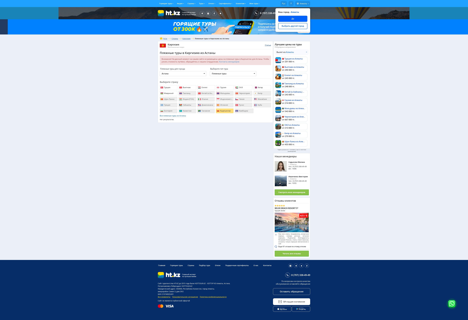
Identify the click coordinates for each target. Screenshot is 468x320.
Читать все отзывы (292, 253)
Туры (201, 3)
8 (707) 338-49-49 (269, 13)
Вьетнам (186, 87)
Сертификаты (225, 3)
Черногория (244, 93)
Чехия (241, 99)
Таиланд (186, 93)
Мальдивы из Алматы (295, 108)
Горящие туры (165, 3)
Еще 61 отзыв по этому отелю (292, 246)
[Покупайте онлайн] (166, 306)
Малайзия (262, 99)
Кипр (259, 93)
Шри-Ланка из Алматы (295, 141)
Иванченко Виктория (298, 176)
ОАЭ (241, 87)
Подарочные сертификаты (237, 265)
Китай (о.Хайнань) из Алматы (298, 92)
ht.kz (165, 38)
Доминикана (207, 105)
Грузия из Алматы (293, 100)
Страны (191, 3)
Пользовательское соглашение (185, 297)
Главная (161, 265)
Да (293, 18)
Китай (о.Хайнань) (208, 93)
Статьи (268, 45)
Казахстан (187, 111)
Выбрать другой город (293, 26)
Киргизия (186, 38)
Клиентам (240, 3)
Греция (167, 105)
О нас (256, 265)
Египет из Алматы (293, 75)
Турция (167, 87)
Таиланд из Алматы (294, 83)
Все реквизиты (164, 297)
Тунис (241, 105)
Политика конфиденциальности (213, 297)
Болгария (168, 111)
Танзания (205, 111)
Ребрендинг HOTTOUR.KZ (181, 286)
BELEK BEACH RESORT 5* (286, 208)
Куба (259, 105)
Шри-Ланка (169, 99)
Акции (180, 3)
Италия (204, 99)
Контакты (267, 265)
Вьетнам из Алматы (294, 67)
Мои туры (253, 3)
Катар (260, 87)
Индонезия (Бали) (227, 99)
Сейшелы (186, 105)
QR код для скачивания (294, 301)
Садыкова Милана (296, 162)
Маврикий (169, 93)
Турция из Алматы (293, 58)
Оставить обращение (291, 291)
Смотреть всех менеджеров (291, 192)
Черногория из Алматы (295, 116)
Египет (204, 87)
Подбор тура (204, 265)
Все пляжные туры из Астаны (173, 115)
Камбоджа (243, 111)
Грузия (223, 87)
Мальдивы (225, 93)
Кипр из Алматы (292, 133)
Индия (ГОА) (188, 99)
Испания (224, 105)
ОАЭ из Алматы (292, 125)
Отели (211, 3)
